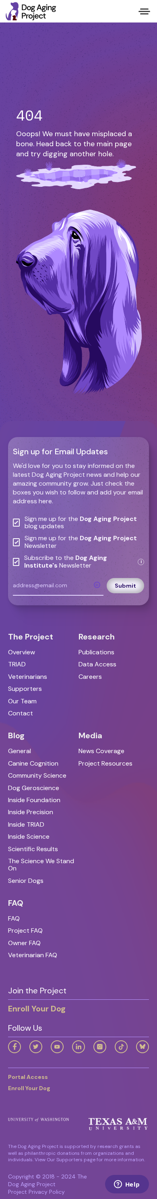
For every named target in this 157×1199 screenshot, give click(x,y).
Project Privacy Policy (36, 1191)
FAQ (14, 918)
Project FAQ (25, 930)
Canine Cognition (33, 763)
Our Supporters (65, 1159)
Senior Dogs (25, 880)
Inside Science (29, 836)
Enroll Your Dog (37, 1008)
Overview (21, 652)
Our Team (22, 701)
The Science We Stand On (41, 864)
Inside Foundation (34, 800)
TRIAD (17, 664)
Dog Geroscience (33, 788)
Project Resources (105, 763)
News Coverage (101, 751)
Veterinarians (27, 676)
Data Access (97, 664)
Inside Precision (30, 812)
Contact (20, 713)
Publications (96, 652)
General (19, 751)
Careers (90, 676)
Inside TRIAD (26, 824)
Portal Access (28, 1077)
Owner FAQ (24, 943)
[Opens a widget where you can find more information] (127, 1185)
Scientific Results (33, 849)
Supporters (25, 688)
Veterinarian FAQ (32, 955)
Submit (125, 585)
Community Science (37, 775)
